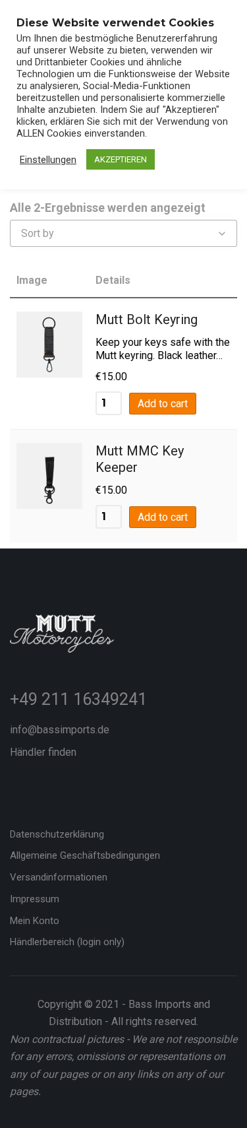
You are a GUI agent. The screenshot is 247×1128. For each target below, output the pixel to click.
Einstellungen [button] (48, 160)
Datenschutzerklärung (57, 834)
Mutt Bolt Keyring (147, 319)
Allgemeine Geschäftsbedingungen (85, 855)
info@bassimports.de (59, 729)
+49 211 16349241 (78, 699)
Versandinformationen (58, 877)
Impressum (34, 899)
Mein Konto (34, 921)
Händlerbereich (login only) (67, 942)
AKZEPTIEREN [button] (120, 159)
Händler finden (43, 752)
